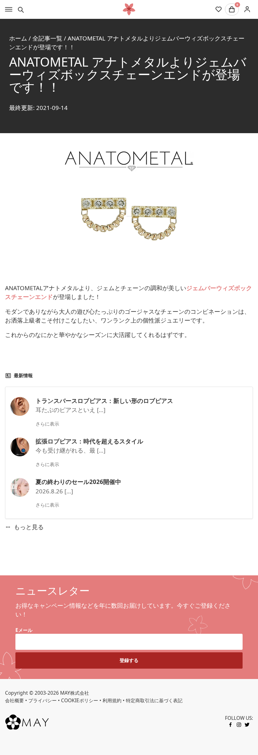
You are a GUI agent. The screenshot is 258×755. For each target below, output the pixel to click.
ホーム (18, 38)
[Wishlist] (218, 9)
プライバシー (42, 700)
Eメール (23, 630)
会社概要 (14, 700)
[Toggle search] (21, 9)
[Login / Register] (247, 9)
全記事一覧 (47, 38)
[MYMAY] (129, 9)
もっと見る (29, 527)
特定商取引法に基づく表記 (154, 700)
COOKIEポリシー (79, 700)
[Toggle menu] (8, 9)
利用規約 (112, 700)
